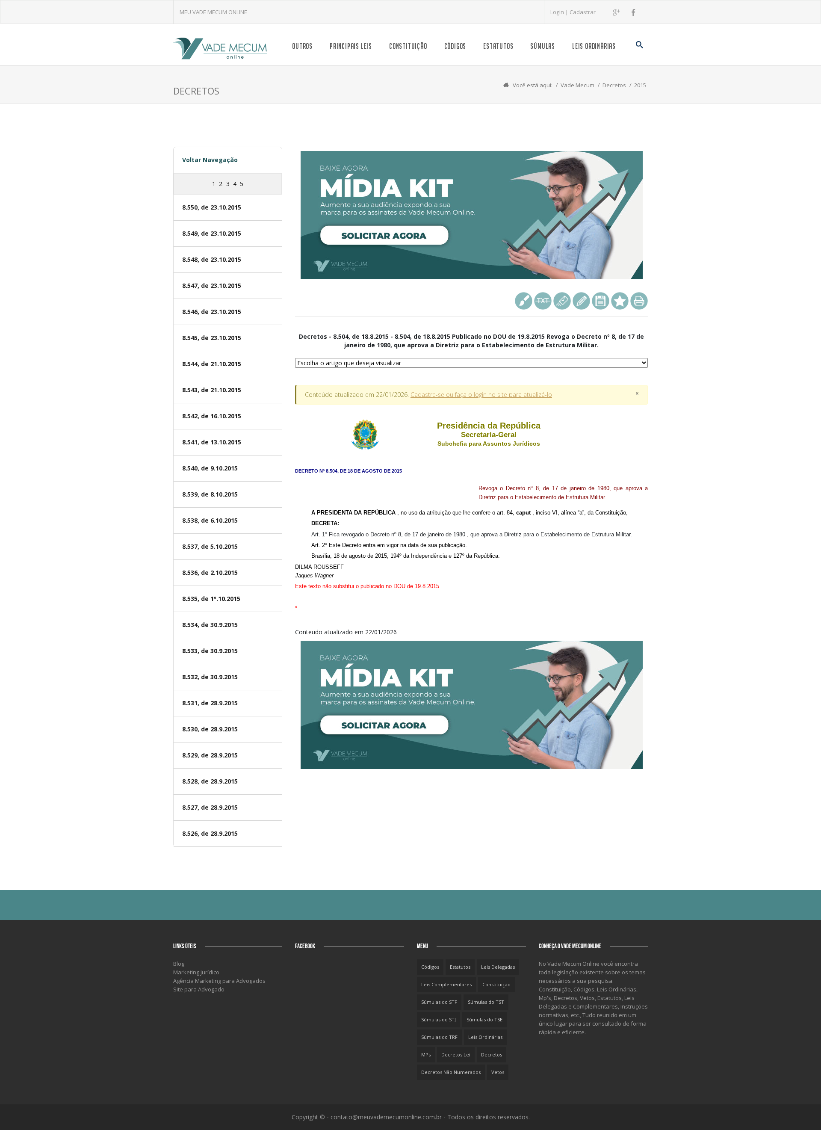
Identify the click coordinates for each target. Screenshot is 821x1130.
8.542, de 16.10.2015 (211, 416)
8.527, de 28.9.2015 (210, 807)
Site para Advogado (198, 989)
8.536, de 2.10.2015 (210, 572)
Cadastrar (583, 12)
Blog (178, 963)
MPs (426, 1054)
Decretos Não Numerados (451, 1072)
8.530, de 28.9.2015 (210, 729)
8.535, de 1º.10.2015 (211, 599)
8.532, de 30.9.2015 (210, 677)
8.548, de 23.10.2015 (211, 259)
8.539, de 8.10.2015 (210, 494)
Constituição (408, 45)
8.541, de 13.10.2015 (211, 442)
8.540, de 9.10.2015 (210, 468)
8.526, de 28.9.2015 (210, 833)
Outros (302, 45)
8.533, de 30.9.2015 (210, 651)
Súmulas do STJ (438, 1019)
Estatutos (498, 45)
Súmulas (542, 45)
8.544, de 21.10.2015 (211, 364)
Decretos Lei (455, 1054)
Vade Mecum (577, 85)
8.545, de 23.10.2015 (211, 338)
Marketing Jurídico (196, 972)
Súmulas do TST (486, 1002)
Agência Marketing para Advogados (219, 981)
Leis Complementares (446, 984)
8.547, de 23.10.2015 (211, 285)
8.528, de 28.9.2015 (210, 781)
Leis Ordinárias (594, 45)
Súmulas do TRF (439, 1037)
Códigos (455, 45)
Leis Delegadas (498, 967)
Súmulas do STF (439, 1002)
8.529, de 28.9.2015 (210, 755)
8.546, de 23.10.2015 (211, 312)
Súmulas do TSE (484, 1019)
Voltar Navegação (210, 160)
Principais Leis (351, 45)
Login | (560, 12)
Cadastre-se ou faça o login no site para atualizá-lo (481, 394)
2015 (640, 85)
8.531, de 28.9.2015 (210, 703)
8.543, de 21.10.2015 (211, 390)
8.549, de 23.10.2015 (211, 233)
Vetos (497, 1072)
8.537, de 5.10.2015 (210, 546)
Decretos (614, 85)
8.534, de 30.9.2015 (210, 625)
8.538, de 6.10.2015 (210, 520)
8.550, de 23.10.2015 (211, 207)
